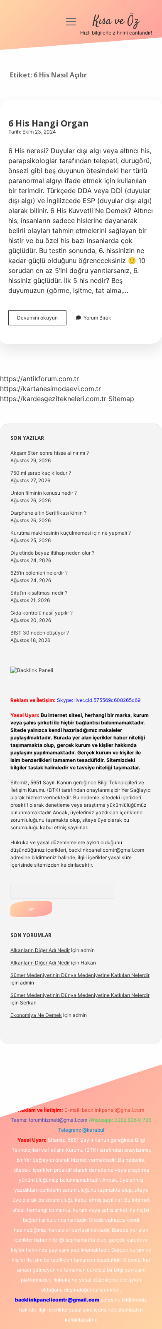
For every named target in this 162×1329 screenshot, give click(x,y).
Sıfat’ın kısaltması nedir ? (38, 593)
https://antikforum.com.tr (39, 378)
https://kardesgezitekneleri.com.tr (53, 398)
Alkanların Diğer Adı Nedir (40, 950)
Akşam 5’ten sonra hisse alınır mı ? (49, 453)
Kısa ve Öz (116, 21)
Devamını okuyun (41, 319)
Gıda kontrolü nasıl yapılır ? (41, 613)
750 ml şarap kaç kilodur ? (40, 473)
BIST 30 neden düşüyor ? (39, 633)
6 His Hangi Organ (48, 123)
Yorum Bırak (97, 318)
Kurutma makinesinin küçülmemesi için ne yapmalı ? (70, 533)
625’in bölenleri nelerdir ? (39, 573)
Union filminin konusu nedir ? (43, 493)
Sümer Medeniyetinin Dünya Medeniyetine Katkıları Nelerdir (80, 975)
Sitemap (121, 398)
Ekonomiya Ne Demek (36, 1015)
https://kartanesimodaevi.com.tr (50, 388)
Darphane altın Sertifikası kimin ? (48, 513)
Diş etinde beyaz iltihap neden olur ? (52, 553)
